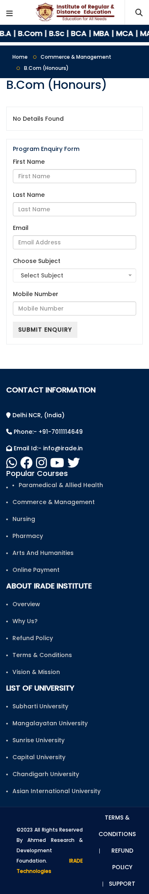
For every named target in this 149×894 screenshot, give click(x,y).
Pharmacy (27, 536)
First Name (29, 162)
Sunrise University (38, 740)
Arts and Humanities (43, 553)
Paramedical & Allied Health (61, 485)
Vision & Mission (36, 672)
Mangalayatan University (50, 723)
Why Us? (25, 621)
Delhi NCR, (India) (38, 415)
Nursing (23, 519)
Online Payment (36, 570)
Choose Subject (36, 261)
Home (20, 56)
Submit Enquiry (45, 329)
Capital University (38, 757)
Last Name (29, 195)
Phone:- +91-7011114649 (47, 432)
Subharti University (40, 706)
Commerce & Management (76, 56)
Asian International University (56, 791)
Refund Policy (32, 638)
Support (122, 884)
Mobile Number (35, 294)
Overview (26, 604)
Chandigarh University (45, 774)
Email (21, 228)
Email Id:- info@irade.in (47, 448)
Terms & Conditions (42, 655)
